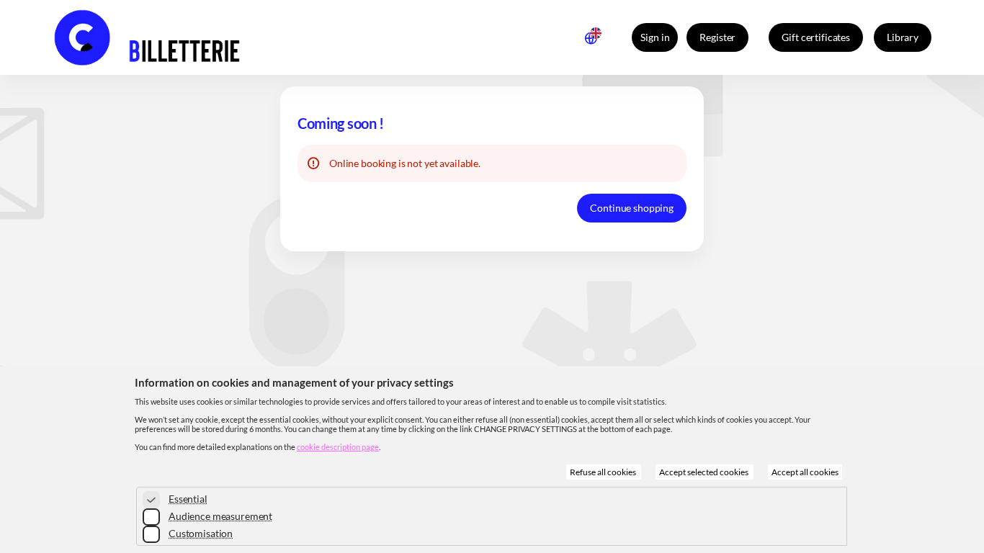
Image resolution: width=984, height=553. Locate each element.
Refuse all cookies (604, 472)
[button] (816, 37)
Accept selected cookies (704, 472)
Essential (188, 499)
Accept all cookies (804, 472)
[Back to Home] (172, 37)
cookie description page (338, 446)
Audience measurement (220, 516)
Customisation (201, 533)
